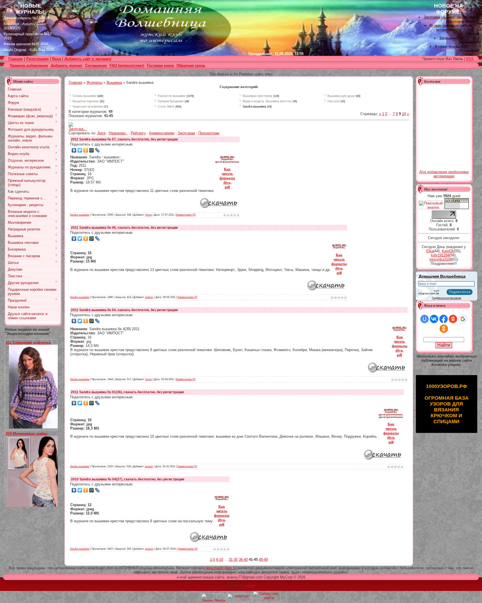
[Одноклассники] (86, 150)
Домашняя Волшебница (442, 276)
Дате (101, 133)
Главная (75, 82)
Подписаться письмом (446, 297)
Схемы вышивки (84, 95)
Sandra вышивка (254, 106)
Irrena (148, 214)
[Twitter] (80, 150)
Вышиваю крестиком (257, 95)
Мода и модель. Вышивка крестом (267, 101)
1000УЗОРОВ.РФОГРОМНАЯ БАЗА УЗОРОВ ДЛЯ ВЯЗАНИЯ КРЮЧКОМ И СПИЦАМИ (447, 403)
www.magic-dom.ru (221, 568)
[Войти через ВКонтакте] (434, 319)
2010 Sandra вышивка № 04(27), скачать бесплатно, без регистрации (127, 479)
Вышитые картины (86, 101)
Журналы (94, 82)
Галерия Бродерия (171, 101)
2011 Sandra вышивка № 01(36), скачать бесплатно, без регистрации (127, 392)
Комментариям (161, 133)
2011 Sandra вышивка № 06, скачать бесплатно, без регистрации (124, 228)
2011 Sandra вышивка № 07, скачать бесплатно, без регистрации (124, 139)
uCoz (251, 585)
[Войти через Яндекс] (453, 319)
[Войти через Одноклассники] (444, 329)
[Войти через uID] (424, 319)
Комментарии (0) (186, 214)
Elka (429, 251)
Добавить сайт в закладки (87, 59)
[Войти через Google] (462, 318)
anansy (149, 297)
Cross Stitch (166, 106)
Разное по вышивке (171, 95)
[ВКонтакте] (74, 150)
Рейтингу (138, 133)
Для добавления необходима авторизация (444, 174)
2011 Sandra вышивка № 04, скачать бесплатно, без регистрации (124, 310)
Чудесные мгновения (88, 106)
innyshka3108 (441, 259)
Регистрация (37, 59)
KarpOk (448, 251)
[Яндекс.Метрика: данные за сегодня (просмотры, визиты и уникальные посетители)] (213, 598)
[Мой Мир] (92, 150)
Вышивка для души (341, 95)
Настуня (333, 101)
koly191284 (440, 255)
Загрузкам (186, 133)
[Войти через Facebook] (443, 319)
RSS (470, 59)
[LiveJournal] (97, 150)
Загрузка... (78, 129)
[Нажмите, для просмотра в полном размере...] (35, 427)
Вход (56, 59)
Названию (117, 133)
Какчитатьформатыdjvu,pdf (227, 178)
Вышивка (114, 82)
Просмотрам (208, 133)
